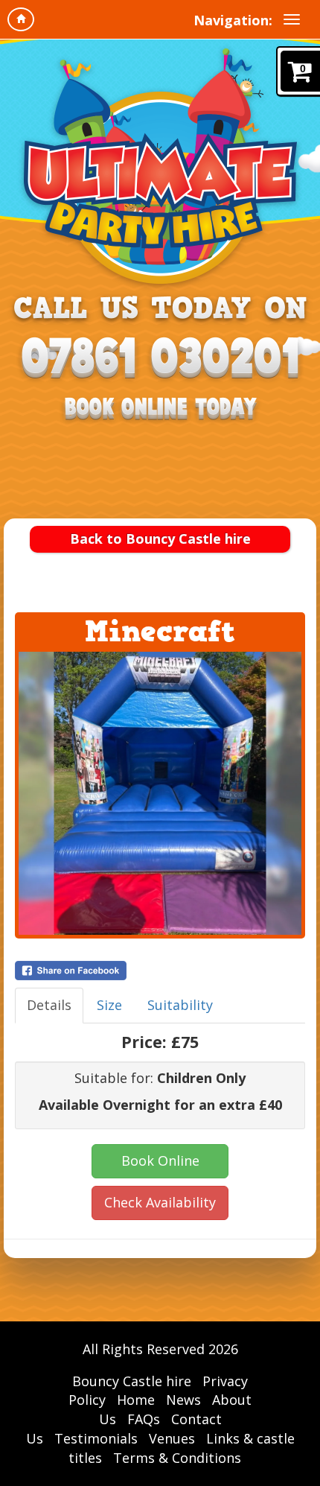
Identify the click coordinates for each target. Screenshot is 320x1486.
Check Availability (160, 1202)
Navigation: (232, 20)
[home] (20, 19)
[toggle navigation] (291, 19)
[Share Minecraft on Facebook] (160, 970)
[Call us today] (160, 359)
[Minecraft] (160, 793)
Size (109, 1005)
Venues (172, 1438)
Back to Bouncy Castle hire (160, 538)
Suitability (180, 1005)
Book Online (160, 1160)
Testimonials (96, 1438)
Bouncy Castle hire (131, 1381)
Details (49, 1005)
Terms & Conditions (177, 1458)
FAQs (143, 1419)
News (183, 1400)
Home (136, 1400)
